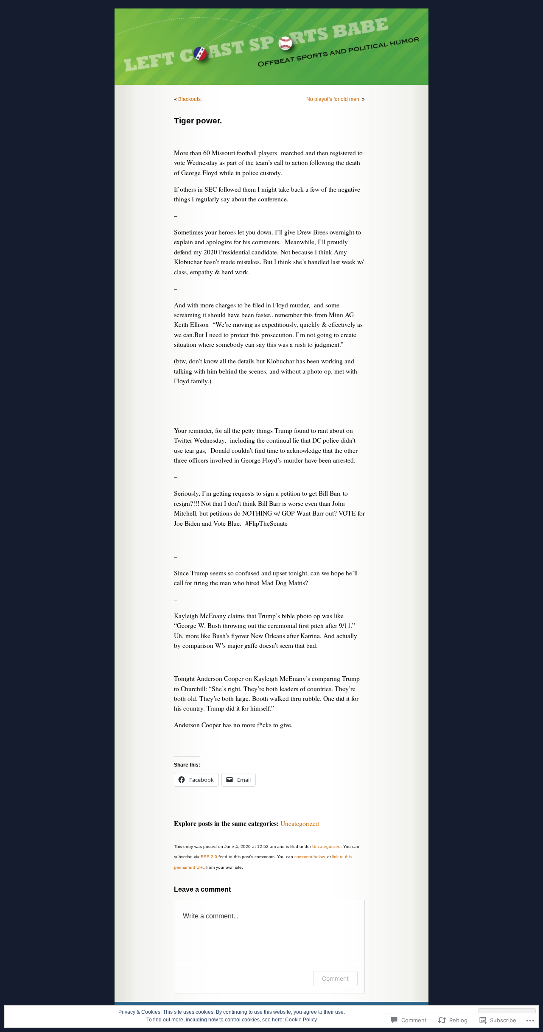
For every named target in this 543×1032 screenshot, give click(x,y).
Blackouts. (190, 99)
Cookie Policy (301, 1020)
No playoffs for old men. (333, 99)
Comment (335, 978)
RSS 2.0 (209, 856)
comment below (309, 856)
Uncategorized (299, 823)
